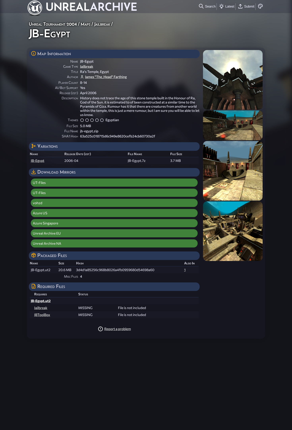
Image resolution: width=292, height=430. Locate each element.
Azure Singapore (45, 223)
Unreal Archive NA (47, 243)
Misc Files (71, 276)
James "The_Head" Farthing (106, 77)
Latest (229, 6)
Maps (85, 24)
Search (210, 6)
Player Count (68, 82)
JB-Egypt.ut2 (41, 301)
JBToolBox (42, 315)
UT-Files (39, 183)
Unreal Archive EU (47, 233)
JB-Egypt (37, 160)
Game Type (70, 66)
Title (74, 72)
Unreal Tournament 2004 (53, 24)
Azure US (40, 213)
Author (72, 77)
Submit (249, 6)
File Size (72, 126)
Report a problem (117, 329)
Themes (73, 120)
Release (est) (69, 93)
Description (70, 98)
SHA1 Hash (70, 136)
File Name (71, 131)
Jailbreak (102, 24)
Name (74, 61)
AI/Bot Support (66, 88)
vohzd (37, 203)
